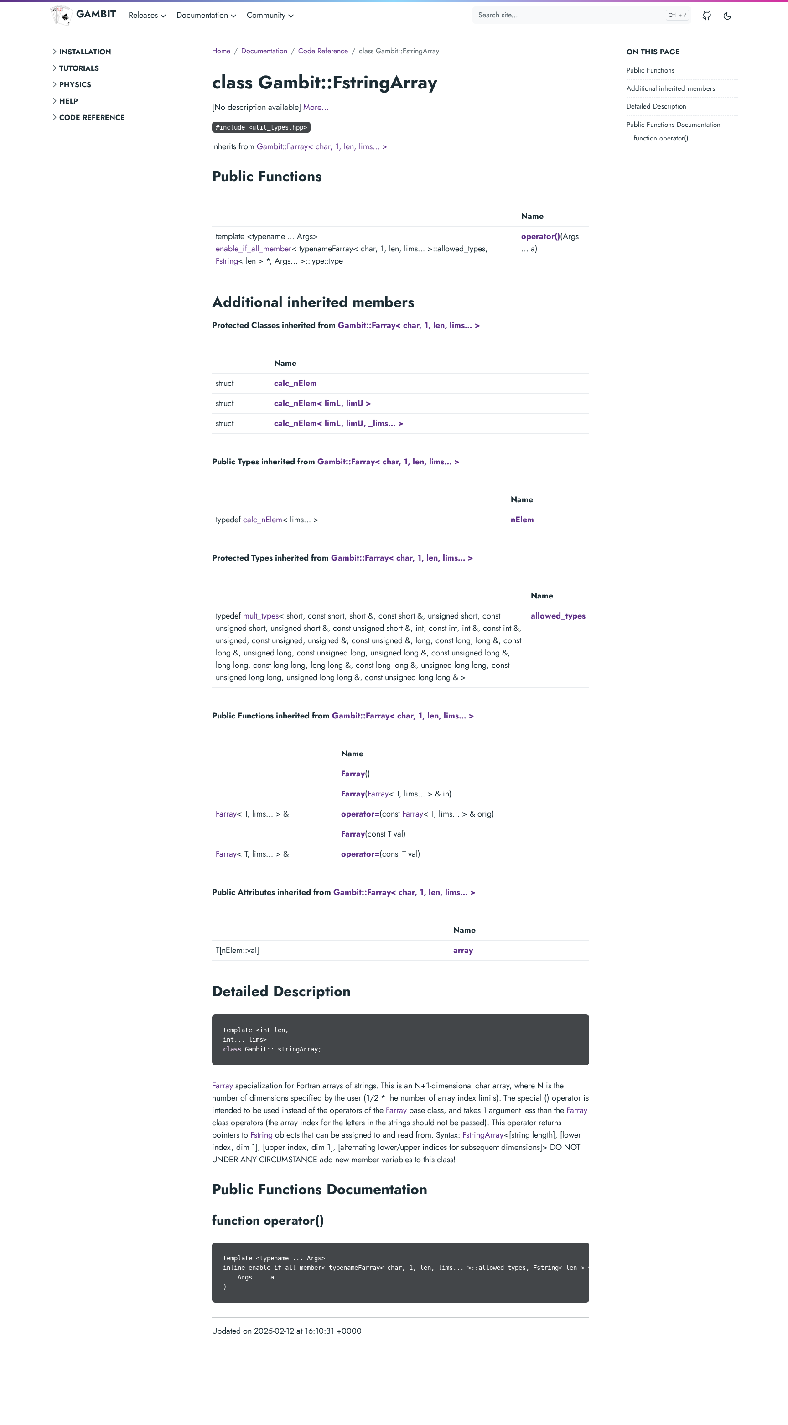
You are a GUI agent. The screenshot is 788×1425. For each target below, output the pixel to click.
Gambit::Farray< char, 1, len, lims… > (322, 146)
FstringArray (482, 1135)
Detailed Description (656, 106)
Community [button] (267, 15)
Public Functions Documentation (674, 125)
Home (221, 51)
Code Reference (92, 117)
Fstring (227, 261)
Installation (85, 52)
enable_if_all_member (253, 249)
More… (316, 107)
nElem (522, 519)
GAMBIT (96, 14)
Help (68, 101)
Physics (75, 84)
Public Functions (650, 70)
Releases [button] (144, 15)
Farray (353, 774)
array (463, 950)
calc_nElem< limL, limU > (322, 403)
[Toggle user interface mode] (727, 15)
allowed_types (558, 616)
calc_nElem (295, 383)
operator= (360, 814)
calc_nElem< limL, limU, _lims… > (339, 423)
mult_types (261, 616)
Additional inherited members (671, 88)
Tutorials (79, 68)
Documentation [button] (203, 15)
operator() (540, 236)
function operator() (661, 138)
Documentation (264, 51)
